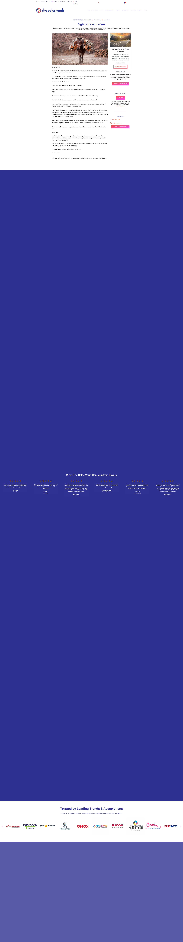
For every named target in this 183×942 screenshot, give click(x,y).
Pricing (101, 10)
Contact (140, 10)
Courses (118, 10)
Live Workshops (109, 10)
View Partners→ (120, 106)
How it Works (95, 10)
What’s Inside (125, 10)
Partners (133, 10)
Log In (145, 10)
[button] (102, 10)
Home (88, 10)
